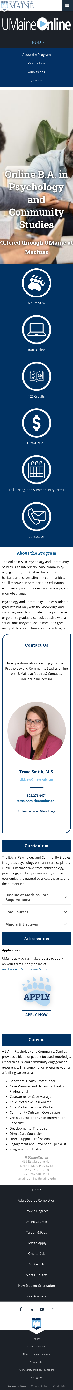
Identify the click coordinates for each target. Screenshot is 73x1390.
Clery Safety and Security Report (36, 1369)
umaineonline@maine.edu (36, 1178)
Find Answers (36, 1296)
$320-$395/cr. (37, 443)
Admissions (36, 72)
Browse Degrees (36, 1211)
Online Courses (36, 1222)
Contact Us (36, 537)
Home (36, 1190)
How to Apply (36, 1243)
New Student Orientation (36, 1285)
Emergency (37, 1377)
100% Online (36, 350)
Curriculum (36, 63)
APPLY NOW (36, 303)
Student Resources (36, 1346)
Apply (37, 1338)
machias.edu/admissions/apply (25, 969)
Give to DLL (36, 1254)
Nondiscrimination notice (36, 1354)
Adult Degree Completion (36, 1200)
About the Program (36, 54)
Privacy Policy (36, 1362)
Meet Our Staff (36, 1275)
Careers (36, 81)
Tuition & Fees (36, 1232)
